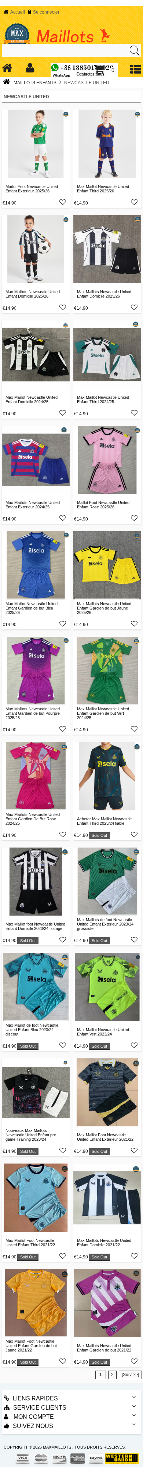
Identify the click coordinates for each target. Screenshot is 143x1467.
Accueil (17, 12)
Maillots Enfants (35, 82)
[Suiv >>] (130, 1374)
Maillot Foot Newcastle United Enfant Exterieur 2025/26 (32, 188)
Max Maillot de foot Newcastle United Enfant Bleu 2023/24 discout (32, 1029)
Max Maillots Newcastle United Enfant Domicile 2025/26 (33, 294)
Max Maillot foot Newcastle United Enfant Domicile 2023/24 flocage (35, 926)
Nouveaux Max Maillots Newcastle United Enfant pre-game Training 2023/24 (32, 1134)
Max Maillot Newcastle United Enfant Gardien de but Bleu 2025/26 (32, 608)
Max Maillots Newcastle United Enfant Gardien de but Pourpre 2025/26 (33, 713)
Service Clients (39, 1407)
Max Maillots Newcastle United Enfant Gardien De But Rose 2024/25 (33, 818)
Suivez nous (33, 1426)
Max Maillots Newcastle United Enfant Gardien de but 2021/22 (104, 1347)
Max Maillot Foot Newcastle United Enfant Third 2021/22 (30, 1242)
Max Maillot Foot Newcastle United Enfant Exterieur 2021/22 (105, 1137)
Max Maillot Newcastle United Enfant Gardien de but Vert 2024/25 (103, 713)
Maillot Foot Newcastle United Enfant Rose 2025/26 (103, 504)
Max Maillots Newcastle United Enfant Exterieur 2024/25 (33, 504)
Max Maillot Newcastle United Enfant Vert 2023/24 (103, 1031)
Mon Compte (33, 1417)
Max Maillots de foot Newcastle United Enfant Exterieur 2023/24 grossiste (105, 924)
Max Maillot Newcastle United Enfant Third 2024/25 (103, 399)
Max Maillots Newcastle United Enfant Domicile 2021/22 (104, 1242)
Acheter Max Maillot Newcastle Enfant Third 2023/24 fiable (104, 821)
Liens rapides (35, 1398)
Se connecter (46, 12)
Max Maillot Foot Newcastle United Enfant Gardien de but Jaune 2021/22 (31, 1345)
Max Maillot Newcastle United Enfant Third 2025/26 (103, 188)
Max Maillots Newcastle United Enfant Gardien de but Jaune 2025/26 (104, 608)
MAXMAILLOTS (57, 1447)
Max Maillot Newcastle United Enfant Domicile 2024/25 (32, 399)
